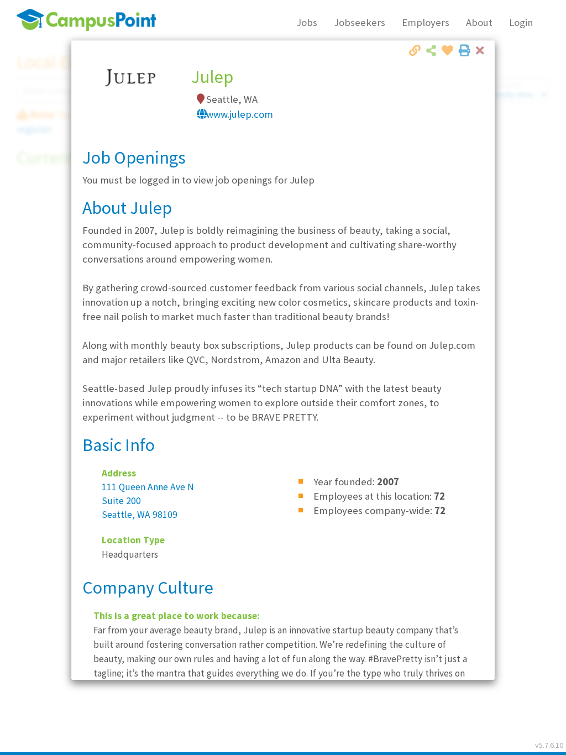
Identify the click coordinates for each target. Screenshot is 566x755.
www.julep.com (239, 114)
